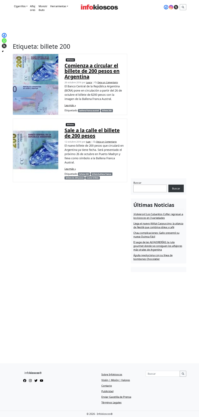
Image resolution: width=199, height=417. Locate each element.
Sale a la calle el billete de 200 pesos (92, 133)
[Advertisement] (154, 158)
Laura (89, 82)
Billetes (70, 60)
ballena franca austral (89, 110)
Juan (88, 141)
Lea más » (70, 105)
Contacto (106, 385)
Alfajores (32, 8)
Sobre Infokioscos (111, 374)
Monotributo (43, 8)
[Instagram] (171, 7)
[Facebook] (166, 7)
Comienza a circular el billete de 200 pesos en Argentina (92, 71)
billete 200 (107, 110)
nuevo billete (93, 178)
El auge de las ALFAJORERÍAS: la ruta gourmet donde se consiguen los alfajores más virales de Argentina (157, 245)
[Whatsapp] (4, 40)
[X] (176, 7)
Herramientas (58, 6)
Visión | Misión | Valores (115, 380)
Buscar (137, 182)
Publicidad (107, 391)
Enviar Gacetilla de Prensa (116, 397)
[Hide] (3, 51)
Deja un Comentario (107, 82)
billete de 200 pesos (75, 178)
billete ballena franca (101, 174)
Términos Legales (111, 402)
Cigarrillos (20, 6)
